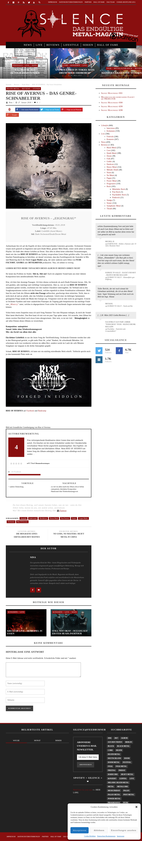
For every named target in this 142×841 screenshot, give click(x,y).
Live (27, 65)
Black (111, 746)
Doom (109, 156)
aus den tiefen (115, 742)
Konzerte (75, 65)
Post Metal (128, 795)
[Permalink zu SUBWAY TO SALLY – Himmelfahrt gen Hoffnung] (101, 274)
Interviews (111, 128)
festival (127, 762)
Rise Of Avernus (22, 521)
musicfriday (114, 791)
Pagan (109, 178)
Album (124, 738)
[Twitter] (28, 2)
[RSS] (23, 2)
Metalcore (122, 787)
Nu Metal (110, 175)
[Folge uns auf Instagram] (99, 359)
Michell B (109, 241)
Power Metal (112, 181)
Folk (109, 68)
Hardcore (110, 164)
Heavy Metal (112, 167)
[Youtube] (33, 2)
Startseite (9, 84)
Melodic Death (112, 170)
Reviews (16, 84)
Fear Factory (65, 518)
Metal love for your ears (82, 790)
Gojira (74, 518)
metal (111, 787)
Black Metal (111, 148)
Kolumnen (111, 131)
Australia (23, 518)
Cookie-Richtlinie (90, 836)
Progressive (111, 184)
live (132, 778)
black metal (123, 746)
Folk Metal (121, 766)
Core (65, 65)
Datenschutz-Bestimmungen (106, 836)
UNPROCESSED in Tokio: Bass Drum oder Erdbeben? (74, 71)
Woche (16, 740)
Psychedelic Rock (119, 195)
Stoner (36, 89)
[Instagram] (13, 2)
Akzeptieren (79, 830)
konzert (112, 778)
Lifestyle (104, 125)
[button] (136, 807)
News (34, 65)
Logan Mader (83, 518)
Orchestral (11, 521)
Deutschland (114, 758)
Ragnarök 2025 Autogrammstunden (25, 71)
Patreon (63, 511)
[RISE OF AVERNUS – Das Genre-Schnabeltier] (48, 166)
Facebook (30, 411)
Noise (109, 173)
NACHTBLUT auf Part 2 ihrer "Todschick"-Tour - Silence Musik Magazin (120, 324)
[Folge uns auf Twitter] (99, 350)
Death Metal (26, 84)
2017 (116, 738)
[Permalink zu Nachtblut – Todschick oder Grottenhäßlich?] (101, 323)
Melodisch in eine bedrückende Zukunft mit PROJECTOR (118, 98)
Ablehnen (99, 830)
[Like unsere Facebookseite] (119, 350)
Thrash (109, 209)
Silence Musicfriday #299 (112, 106)
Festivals (18, 65)
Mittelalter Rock (123, 68)
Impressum (120, 836)
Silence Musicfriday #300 (112, 103)
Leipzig (123, 778)
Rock (109, 186)
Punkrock (116, 197)
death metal (33, 518)
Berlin (128, 742)
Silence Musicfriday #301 (112, 93)
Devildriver (43, 518)
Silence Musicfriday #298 (112, 110)
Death (119, 750)
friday (122, 770)
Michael (109, 304)
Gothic (109, 161)
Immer (58, 740)
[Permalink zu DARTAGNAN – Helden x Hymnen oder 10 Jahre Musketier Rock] (101, 243)
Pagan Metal (114, 795)
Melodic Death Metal (118, 783)
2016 (109, 738)
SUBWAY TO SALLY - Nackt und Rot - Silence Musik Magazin (120, 274)
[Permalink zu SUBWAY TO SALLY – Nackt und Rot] (101, 305)
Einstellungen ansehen (123, 830)
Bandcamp (42, 411)
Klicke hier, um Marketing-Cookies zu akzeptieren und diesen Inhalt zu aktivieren (48, 383)
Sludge (109, 200)
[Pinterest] (18, 2)
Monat (37, 740)
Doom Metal (54, 518)
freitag (111, 770)
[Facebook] (8, 2)
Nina (10, 102)
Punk (125, 803)
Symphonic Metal (114, 206)
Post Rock (116, 192)
